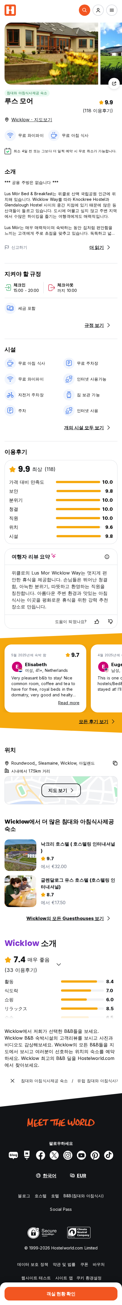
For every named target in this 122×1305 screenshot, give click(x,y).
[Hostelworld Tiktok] (108, 1155)
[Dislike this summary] (110, 621)
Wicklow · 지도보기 (31, 119)
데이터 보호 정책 (32, 1264)
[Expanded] (12, 1081)
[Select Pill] (84, 10)
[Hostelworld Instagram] (67, 1155)
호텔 (55, 1195)
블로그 (24, 1195)
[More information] (107, 556)
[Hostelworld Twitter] (54, 1155)
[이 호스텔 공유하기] (114, 83)
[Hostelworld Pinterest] (95, 1155)
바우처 (99, 1264)
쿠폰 (84, 1264)
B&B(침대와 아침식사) (84, 1195)
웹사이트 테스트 (36, 1277)
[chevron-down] (59, 964)
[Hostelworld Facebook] (40, 1155)
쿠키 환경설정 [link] (89, 1277)
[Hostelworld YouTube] (81, 1155)
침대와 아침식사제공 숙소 (27, 93)
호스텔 (41, 1195)
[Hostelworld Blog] (13, 1155)
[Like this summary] (96, 621)
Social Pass (61, 1209)
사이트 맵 (64, 1277)
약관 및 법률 (64, 1264)
